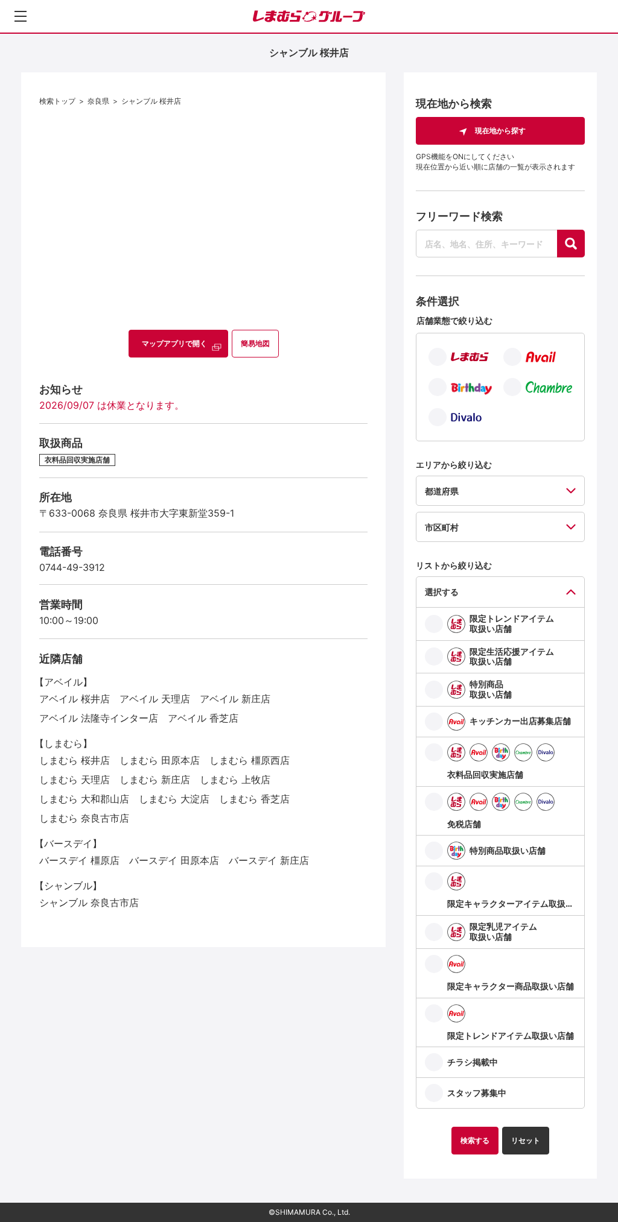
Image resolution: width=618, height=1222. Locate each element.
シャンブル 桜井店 (151, 101)
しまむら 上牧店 (235, 779)
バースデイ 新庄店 (269, 860)
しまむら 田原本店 (159, 760)
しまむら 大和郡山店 (84, 799)
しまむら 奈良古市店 (84, 818)
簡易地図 (255, 343)
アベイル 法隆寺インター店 (98, 718)
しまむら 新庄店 (154, 779)
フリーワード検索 (459, 216)
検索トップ (57, 101)
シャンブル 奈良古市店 (89, 902)
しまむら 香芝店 (254, 799)
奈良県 (98, 101)
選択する (442, 592)
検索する (474, 1140)
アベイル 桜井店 (74, 699)
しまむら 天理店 (74, 779)
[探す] (571, 243)
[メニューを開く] (20, 16)
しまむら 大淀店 (174, 799)
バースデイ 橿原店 (79, 860)
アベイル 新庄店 (235, 699)
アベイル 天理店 (154, 699)
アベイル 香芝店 (203, 718)
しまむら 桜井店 (74, 760)
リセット (525, 1140)
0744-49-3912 (72, 567)
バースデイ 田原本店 (174, 860)
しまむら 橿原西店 (249, 760)
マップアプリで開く (174, 343)
